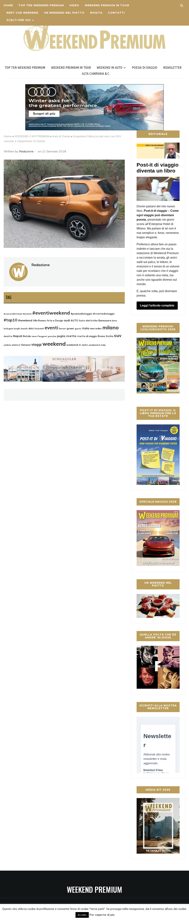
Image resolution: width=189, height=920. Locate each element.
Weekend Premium (94, 889)
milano (110, 327)
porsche (52, 336)
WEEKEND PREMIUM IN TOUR (107, 5)
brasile (24, 328)
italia (85, 328)
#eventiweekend (51, 313)
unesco (16, 344)
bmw (114, 320)
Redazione (26, 151)
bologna (8, 328)
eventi (51, 327)
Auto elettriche (88, 320)
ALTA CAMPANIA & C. (96, 74)
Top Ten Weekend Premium (41, 5)
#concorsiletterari (13, 314)
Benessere (104, 320)
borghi (17, 328)
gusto (78, 328)
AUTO (74, 320)
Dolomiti (39, 328)
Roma (101, 336)
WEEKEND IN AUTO (109, 67)
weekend (54, 343)
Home (8, 5)
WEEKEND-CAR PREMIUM (31, 136)
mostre (8, 336)
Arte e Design (55, 320)
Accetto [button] (82, 914)
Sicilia (109, 336)
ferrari (62, 328)
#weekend (25, 320)
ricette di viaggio (87, 336)
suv (117, 335)
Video (74, 5)
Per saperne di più (102, 914)
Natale (27, 336)
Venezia (26, 344)
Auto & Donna (61, 136)
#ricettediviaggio (104, 313)
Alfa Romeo (39, 320)
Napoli (17, 336)
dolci (31, 328)
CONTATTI (116, 12)
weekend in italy (97, 345)
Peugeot (42, 336)
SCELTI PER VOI (18, 20)
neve (34, 336)
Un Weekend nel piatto (64, 12)
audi (67, 320)
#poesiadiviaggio (81, 313)
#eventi (27, 313)
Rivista (96, 12)
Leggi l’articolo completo (157, 305)
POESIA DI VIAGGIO (144, 67)
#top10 (10, 320)
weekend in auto (77, 344)
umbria (7, 345)
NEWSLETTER (172, 67)
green (70, 328)
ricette (71, 336)
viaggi (36, 344)
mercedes (96, 328)
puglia (61, 336)
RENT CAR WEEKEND (22, 12)
